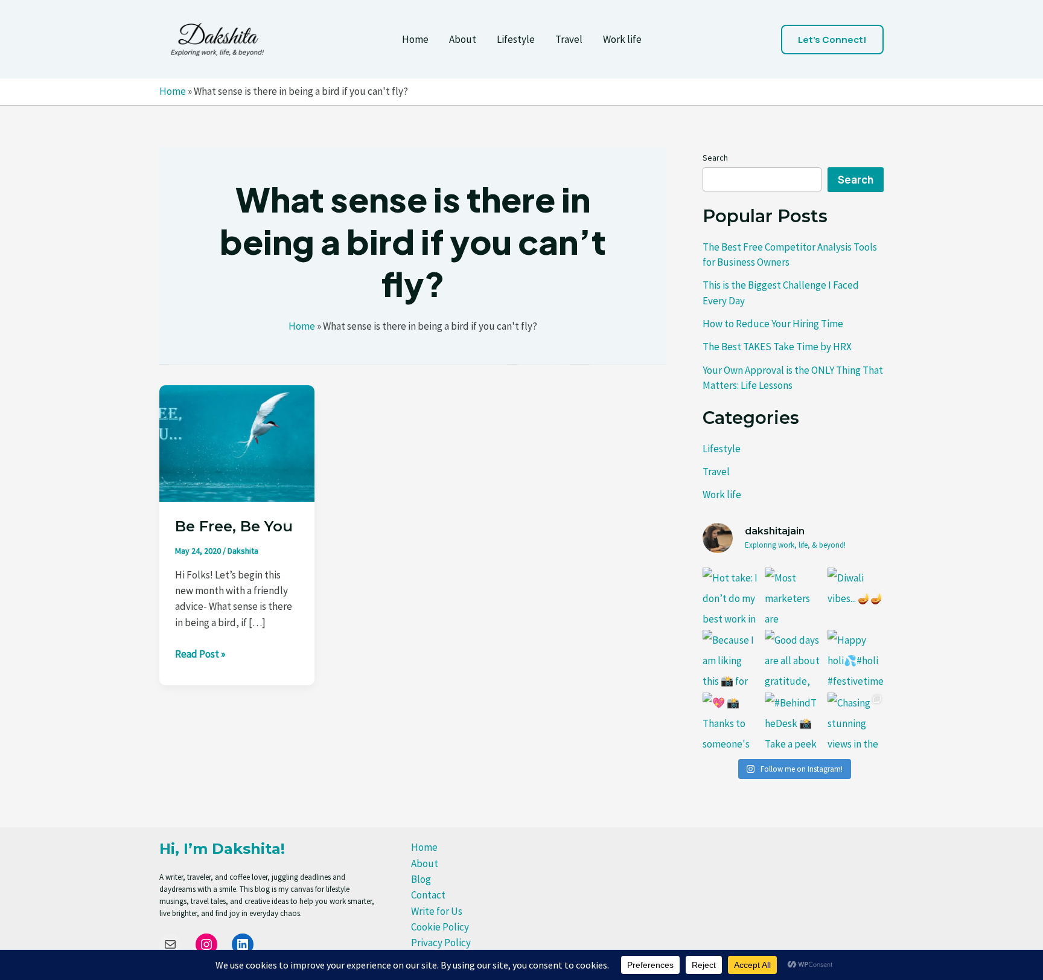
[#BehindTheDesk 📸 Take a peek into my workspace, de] (793, 721)
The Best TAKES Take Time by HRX (777, 346)
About (462, 39)
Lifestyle (516, 39)
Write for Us (436, 911)
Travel (568, 39)
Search (715, 157)
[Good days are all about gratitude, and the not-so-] (793, 658)
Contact (428, 895)
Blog (421, 879)
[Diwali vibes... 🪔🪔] (856, 596)
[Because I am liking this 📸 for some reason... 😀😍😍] (731, 658)
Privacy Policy (441, 942)
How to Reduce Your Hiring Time (773, 323)
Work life (622, 39)
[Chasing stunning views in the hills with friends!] (856, 721)
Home (415, 39)
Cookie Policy (440, 927)
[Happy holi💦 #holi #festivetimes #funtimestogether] (856, 658)
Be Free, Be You (234, 526)
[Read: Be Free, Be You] (236, 442)
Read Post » (200, 654)
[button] (832, 39)
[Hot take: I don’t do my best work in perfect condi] (731, 596)
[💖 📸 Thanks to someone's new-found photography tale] (731, 721)
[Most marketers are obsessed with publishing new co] (793, 596)
